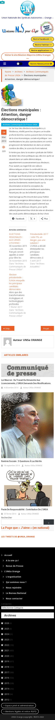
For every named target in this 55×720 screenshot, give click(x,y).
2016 (6, 677)
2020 (6, 655)
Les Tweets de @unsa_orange (18, 536)
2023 (6, 639)
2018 (6, 666)
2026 (6, 623)
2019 (6, 661)
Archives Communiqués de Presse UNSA (20, 124)
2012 (6, 699)
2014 (6, 688)
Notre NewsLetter (40, 63)
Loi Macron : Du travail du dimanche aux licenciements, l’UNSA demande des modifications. (26, 381)
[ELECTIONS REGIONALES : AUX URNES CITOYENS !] (19, 252)
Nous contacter (14, 598)
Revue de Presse (14, 565)
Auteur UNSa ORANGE (27, 340)
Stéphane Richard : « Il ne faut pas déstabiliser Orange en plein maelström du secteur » (9, 328)
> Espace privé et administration (18, 705)
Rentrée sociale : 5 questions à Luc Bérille (21, 461)
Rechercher (6, 517)
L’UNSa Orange (12, 571)
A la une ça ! (12, 560)
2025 (6, 628)
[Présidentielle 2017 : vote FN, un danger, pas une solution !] (40, 250)
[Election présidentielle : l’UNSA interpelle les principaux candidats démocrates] (19, 295)
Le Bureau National (16, 593)
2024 (6, 634)
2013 (6, 694)
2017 (6, 672)
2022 (6, 645)
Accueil (8, 555)
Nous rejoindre (13, 587)
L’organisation (13, 576)
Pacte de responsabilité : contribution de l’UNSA (24, 509)
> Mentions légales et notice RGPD (20, 711)
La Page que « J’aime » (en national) (25, 528)
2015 (6, 683)
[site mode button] (19, 63)
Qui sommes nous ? (16, 582)
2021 (6, 650)
